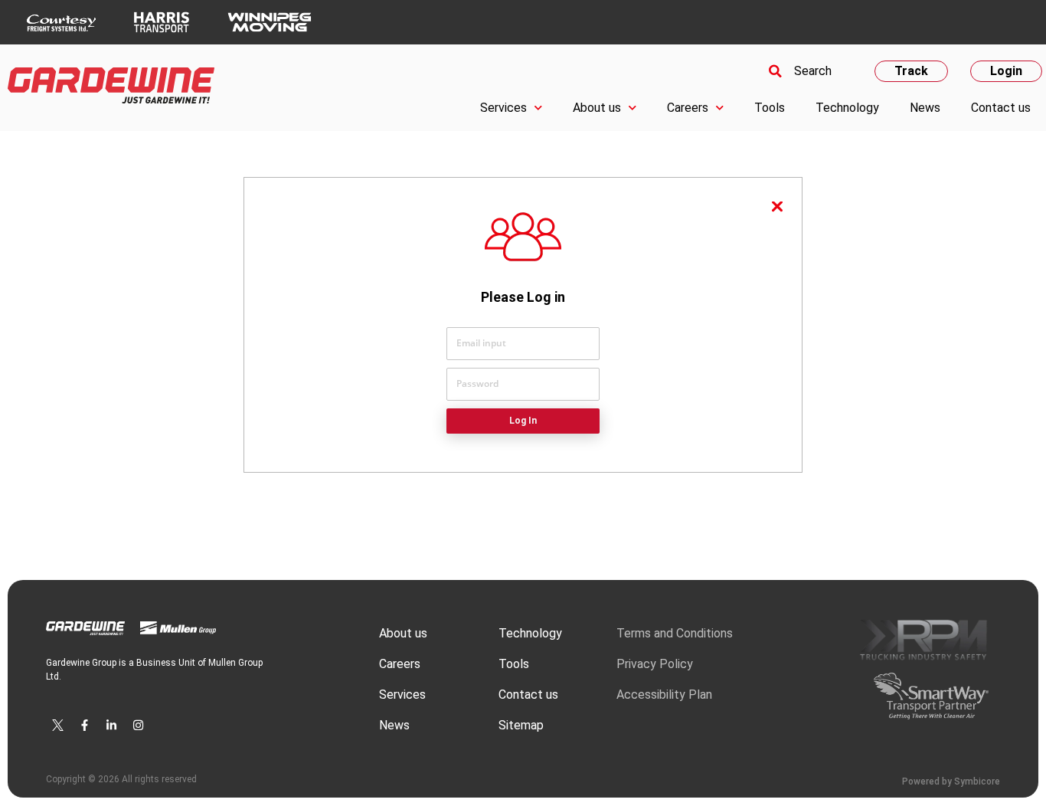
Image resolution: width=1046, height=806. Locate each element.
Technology (847, 107)
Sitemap (521, 725)
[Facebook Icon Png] (84, 724)
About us (597, 107)
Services (503, 107)
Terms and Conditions (674, 633)
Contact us (1001, 107)
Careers (687, 107)
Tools (769, 107)
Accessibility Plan (664, 694)
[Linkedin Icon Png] (111, 724)
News (925, 107)
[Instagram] (137, 724)
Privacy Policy (654, 664)
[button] (798, 71)
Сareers (399, 664)
